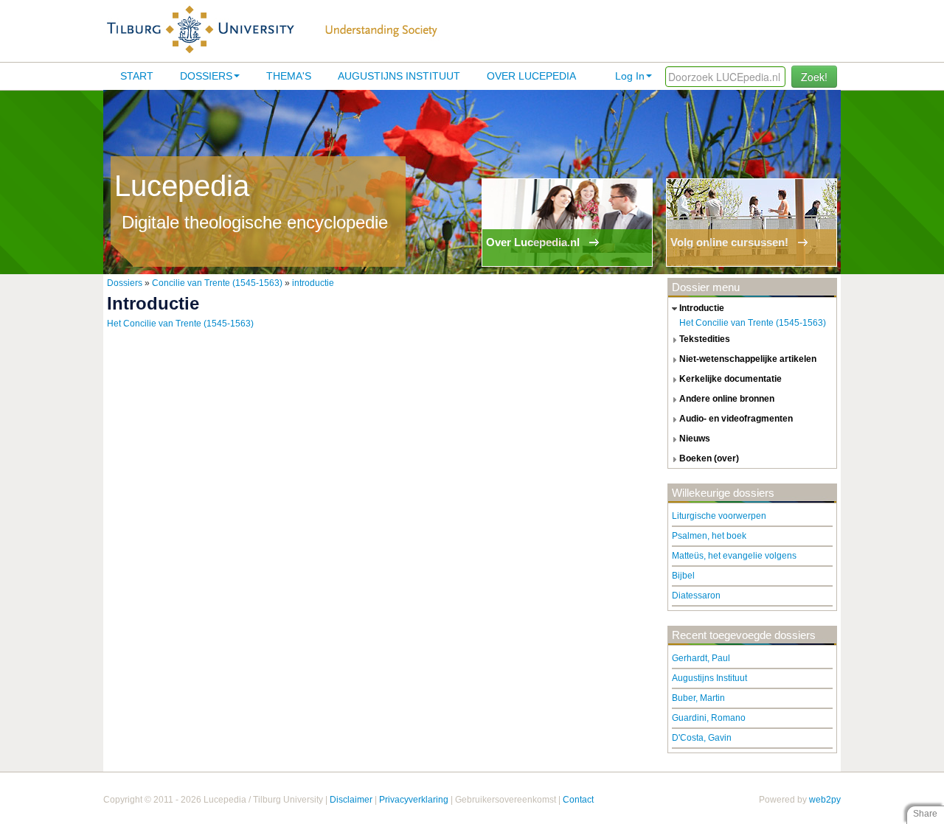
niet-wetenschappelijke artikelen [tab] (747, 359)
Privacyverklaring (413, 800)
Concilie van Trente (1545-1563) (217, 283)
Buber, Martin (698, 698)
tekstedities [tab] (704, 339)
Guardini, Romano (709, 718)
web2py (825, 800)
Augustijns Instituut (399, 76)
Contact (578, 800)
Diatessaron (696, 595)
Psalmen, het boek (709, 536)
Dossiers (206, 76)
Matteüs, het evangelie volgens (734, 556)
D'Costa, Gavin (702, 738)
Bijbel (683, 575)
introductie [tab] (701, 308)
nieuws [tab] (694, 438)
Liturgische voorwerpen (719, 516)
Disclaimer (351, 800)
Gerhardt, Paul (701, 658)
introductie (313, 283)
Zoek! (814, 76)
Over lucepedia (531, 76)
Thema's (288, 76)
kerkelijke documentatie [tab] (730, 379)
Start (136, 76)
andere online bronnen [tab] (726, 399)
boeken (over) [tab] (709, 458)
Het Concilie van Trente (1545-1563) (180, 323)
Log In (630, 76)
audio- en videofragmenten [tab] (736, 418)
